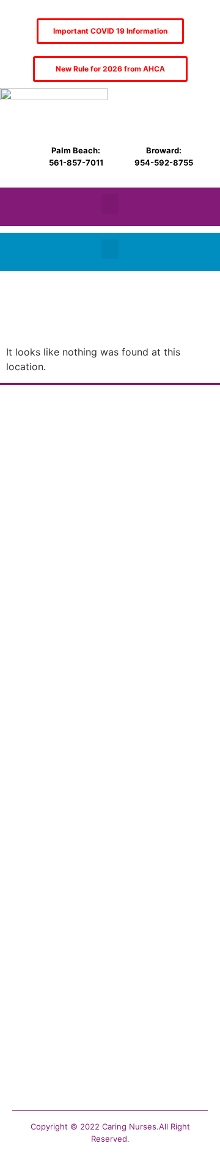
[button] (110, 204)
